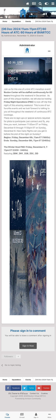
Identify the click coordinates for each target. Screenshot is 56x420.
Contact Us (34, 393)
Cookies (44, 393)
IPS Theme (12, 393)
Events (40, 35)
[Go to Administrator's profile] (27, 50)
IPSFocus (24, 393)
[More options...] (49, 51)
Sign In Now (28, 345)
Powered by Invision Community (28, 398)
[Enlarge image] (28, 70)
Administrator (10, 35)
